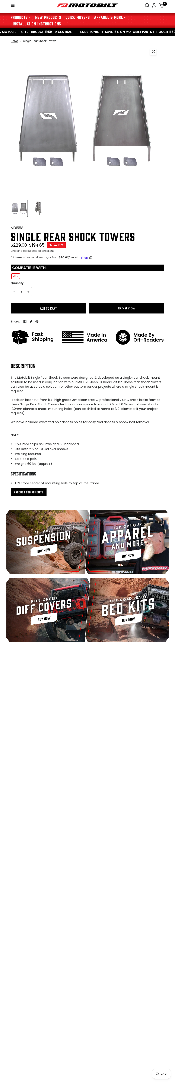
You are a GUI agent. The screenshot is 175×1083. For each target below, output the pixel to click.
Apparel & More (108, 17)
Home (14, 41)
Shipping (16, 251)
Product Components (28, 492)
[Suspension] (48, 542)
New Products (48, 17)
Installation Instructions (37, 23)
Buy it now (126, 308)
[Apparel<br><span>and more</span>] (127, 542)
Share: (15, 321)
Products (19, 17)
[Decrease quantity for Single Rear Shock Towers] (14, 291)
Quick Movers (78, 17)
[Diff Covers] (48, 610)
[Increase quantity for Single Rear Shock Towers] (28, 291)
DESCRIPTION (23, 365)
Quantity (17, 283)
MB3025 (83, 382)
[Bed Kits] (127, 610)
